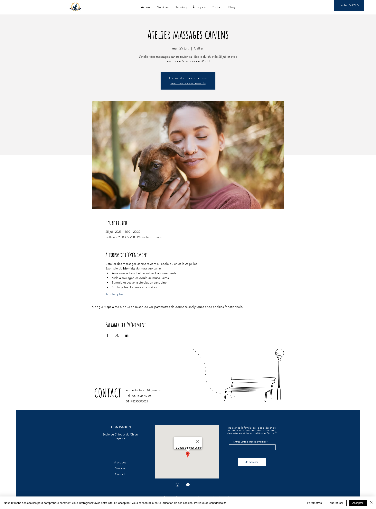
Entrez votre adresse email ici (249, 442)
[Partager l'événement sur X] (117, 335)
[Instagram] (177, 484)
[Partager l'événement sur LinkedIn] (126, 335)
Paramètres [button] (314, 503)
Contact (120, 474)
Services (120, 468)
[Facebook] (188, 484)
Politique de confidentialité (210, 503)
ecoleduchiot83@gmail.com (145, 390)
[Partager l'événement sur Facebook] (107, 335)
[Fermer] (371, 503)
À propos (120, 462)
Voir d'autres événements (188, 83)
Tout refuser (335, 503)
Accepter (357, 503)
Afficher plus (114, 294)
